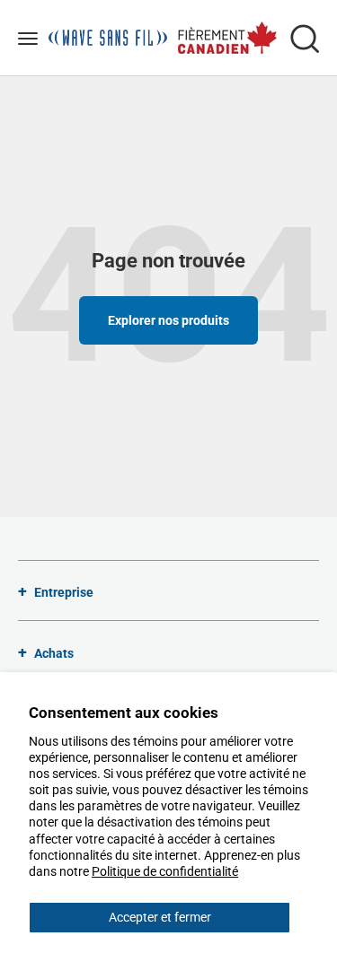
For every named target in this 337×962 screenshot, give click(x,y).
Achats (54, 653)
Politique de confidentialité (165, 871)
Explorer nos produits (168, 320)
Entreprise (63, 592)
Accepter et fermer (160, 917)
